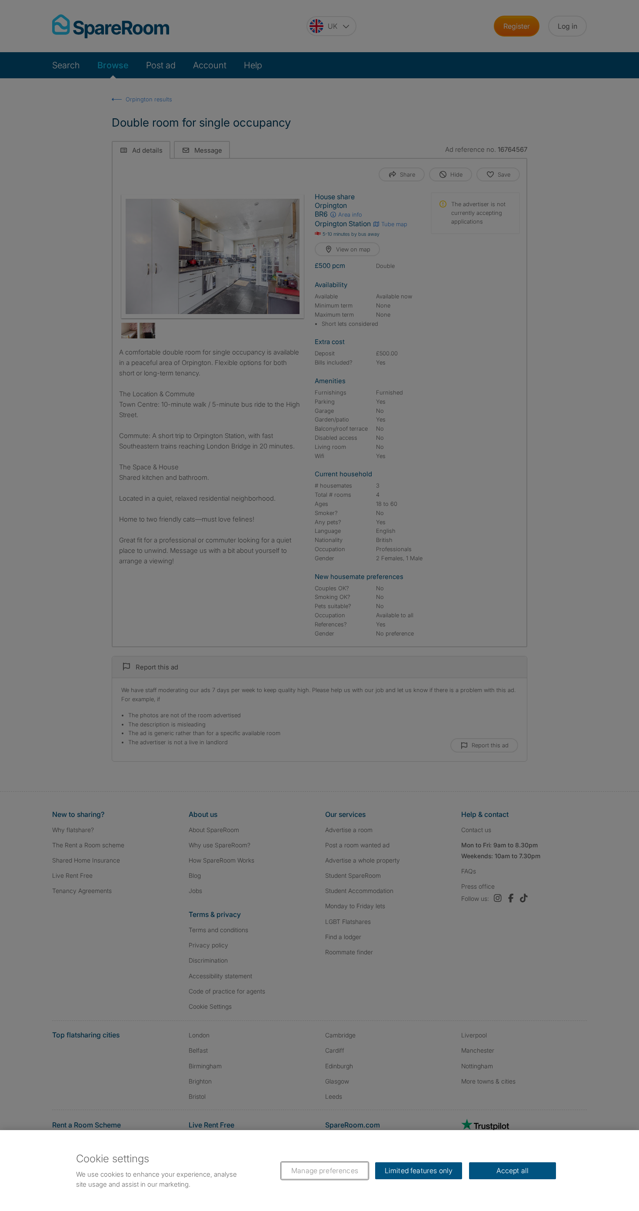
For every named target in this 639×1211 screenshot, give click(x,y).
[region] (319, 1170)
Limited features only (419, 1170)
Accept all (512, 1170)
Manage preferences (324, 1170)
